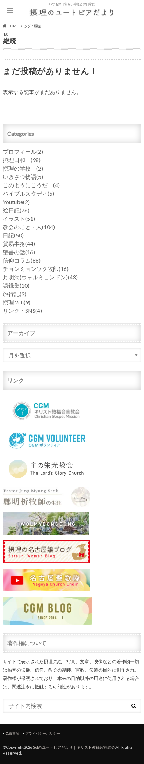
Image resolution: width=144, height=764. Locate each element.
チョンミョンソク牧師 (36, 268)
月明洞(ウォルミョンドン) (40, 277)
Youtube (16, 201)
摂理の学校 (23, 168)
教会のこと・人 (29, 227)
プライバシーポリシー (42, 733)
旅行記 (14, 293)
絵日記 (16, 210)
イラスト (19, 218)
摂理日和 (22, 160)
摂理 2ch (16, 302)
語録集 (16, 285)
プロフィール (23, 151)
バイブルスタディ (28, 193)
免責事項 (12, 733)
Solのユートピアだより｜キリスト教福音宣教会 (74, 747)
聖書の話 (19, 252)
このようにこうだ (31, 185)
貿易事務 (19, 243)
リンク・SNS (22, 310)
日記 (13, 235)
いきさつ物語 (23, 176)
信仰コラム (22, 260)
